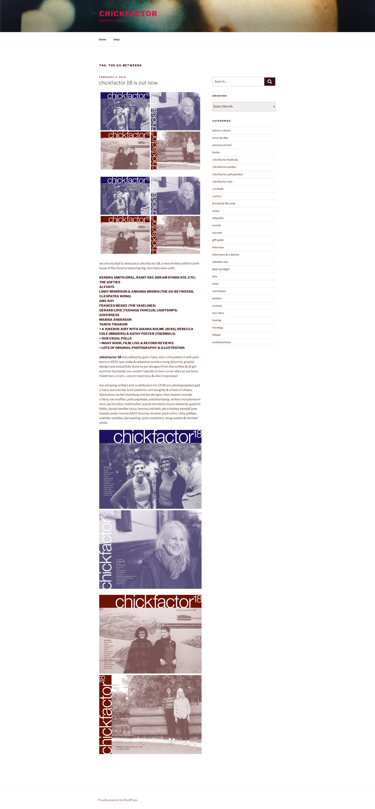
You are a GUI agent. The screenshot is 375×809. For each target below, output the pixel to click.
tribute (216, 334)
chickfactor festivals (225, 159)
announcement (221, 145)
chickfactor (128, 13)
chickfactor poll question (227, 174)
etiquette (218, 218)
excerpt (217, 232)
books (216, 152)
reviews (217, 305)
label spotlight (220, 269)
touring (216, 320)
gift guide (218, 239)
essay (216, 210)
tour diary (218, 313)
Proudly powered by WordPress (117, 800)
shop (116, 39)
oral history (219, 291)
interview (218, 247)
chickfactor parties (224, 166)
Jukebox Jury (220, 261)
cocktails (218, 188)
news (215, 283)
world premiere (221, 342)
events (216, 225)
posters (217, 298)
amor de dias (220, 137)
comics (216, 196)
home (102, 39)
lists (214, 276)
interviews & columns (225, 254)
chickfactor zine (222, 181)
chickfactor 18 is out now (128, 83)
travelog (217, 327)
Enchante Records (223, 203)
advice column (221, 130)
